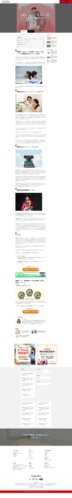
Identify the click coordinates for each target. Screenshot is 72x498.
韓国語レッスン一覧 (31, 452)
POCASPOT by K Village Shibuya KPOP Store (19, 468)
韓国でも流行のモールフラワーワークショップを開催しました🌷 (27, 395)
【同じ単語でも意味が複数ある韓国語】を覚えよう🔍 (27, 374)
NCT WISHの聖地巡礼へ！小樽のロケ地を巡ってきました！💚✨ (27, 385)
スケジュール (46, 456)
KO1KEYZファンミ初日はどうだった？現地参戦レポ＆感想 (27, 390)
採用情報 (30, 466)
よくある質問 (15, 456)
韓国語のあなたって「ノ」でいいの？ (22, 42)
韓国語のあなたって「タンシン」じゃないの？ (23, 40)
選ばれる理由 (46, 452)
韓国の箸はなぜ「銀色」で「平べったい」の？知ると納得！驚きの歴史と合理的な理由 (27, 379)
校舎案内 (45, 453)
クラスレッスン (31, 453)
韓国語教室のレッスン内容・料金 (17, 453)
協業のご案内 (46, 466)
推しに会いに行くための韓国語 (17, 469)
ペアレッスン (30, 456)
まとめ (18, 46)
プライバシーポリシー (32, 467)
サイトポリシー (31, 468)
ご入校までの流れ (15, 452)
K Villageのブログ (46, 457)
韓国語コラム (24, 31)
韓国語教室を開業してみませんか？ (49, 467)
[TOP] (36, 447)
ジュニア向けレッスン (32, 458)
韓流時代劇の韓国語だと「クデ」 (21, 44)
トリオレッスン (31, 457)
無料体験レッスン (64, 1)
